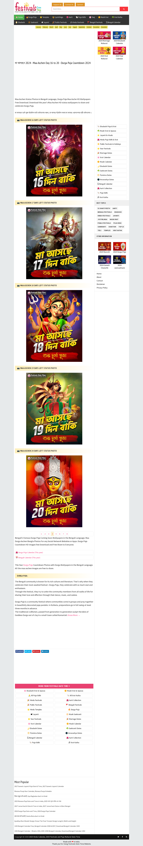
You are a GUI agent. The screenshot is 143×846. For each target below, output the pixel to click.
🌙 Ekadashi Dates (34, 728)
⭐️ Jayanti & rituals (105, 135)
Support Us (57, 4)
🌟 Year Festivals (34, 719)
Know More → (74, 615)
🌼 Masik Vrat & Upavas (73, 691)
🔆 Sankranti (33, 22)
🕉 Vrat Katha (73, 742)
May (61, 27)
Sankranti (102, 226)
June (65, 27)
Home (99, 273)
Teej (99, 230)
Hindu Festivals (104, 215)
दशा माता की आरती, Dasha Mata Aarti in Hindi (29, 816)
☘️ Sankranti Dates (73, 728)
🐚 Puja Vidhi (81, 17)
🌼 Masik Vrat (103, 17)
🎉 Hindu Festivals (34, 700)
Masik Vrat (114, 219)
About (99, 277)
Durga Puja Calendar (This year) (30, 552)
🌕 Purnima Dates (34, 733)
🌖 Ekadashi (20, 22)
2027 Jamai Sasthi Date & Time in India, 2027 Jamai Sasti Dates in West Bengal (42, 806)
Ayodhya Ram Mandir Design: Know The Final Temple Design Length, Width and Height (45, 821)
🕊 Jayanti (45, 22)
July (70, 27)
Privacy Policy (102, 287)
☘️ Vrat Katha (117, 17)
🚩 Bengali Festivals (95, 22)
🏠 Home (19, 17)
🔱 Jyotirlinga (57, 17)
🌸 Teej (92, 17)
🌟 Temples (44, 17)
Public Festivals (104, 222)
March (51, 27)
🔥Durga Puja (31, 17)
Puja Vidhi (117, 222)
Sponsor (80, 4)
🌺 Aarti (69, 17)
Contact (100, 280)
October (89, 27)
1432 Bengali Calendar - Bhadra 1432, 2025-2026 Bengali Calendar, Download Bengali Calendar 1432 (49, 831)
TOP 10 (121, 226)
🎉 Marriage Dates (73, 719)
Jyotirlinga (102, 219)
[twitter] (118, 836)
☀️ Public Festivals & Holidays (109, 144)
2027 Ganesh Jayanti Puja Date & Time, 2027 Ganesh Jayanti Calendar (39, 786)
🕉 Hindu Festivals (77, 22)
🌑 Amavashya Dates (73, 733)
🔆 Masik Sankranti (73, 714)
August (75, 27)
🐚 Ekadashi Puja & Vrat (106, 126)
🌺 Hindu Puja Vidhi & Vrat (107, 139)
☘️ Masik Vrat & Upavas (106, 131)
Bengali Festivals (105, 211)
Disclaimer (101, 284)
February (45, 27)
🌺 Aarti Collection (73, 700)
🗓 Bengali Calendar (113, 22)
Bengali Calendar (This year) (29, 557)
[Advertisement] (54, 44)
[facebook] (122, 836)
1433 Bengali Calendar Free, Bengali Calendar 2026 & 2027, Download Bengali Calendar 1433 (47, 826)
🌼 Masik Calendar (73, 723)
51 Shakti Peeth (104, 208)
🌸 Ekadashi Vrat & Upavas (34, 691)
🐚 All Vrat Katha (74, 695)
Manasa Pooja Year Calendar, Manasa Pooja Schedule (33, 791)
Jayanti (116, 215)
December (104, 27)
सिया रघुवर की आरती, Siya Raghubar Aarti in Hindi (30, 796)
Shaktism (112, 226)
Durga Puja (28, 565)
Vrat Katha (117, 230)
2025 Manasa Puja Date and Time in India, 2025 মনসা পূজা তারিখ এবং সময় (37, 801)
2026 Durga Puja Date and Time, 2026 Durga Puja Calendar (34, 811)
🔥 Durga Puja (73, 709)
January (38, 27)
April (56, 27)
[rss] (126, 836)
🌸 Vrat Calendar (34, 723)
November (96, 27)
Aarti (115, 208)
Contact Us (69, 4)
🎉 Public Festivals (59, 22)
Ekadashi (118, 211)
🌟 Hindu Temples (34, 709)
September (82, 27)
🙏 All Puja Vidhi (34, 695)
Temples (107, 230)
